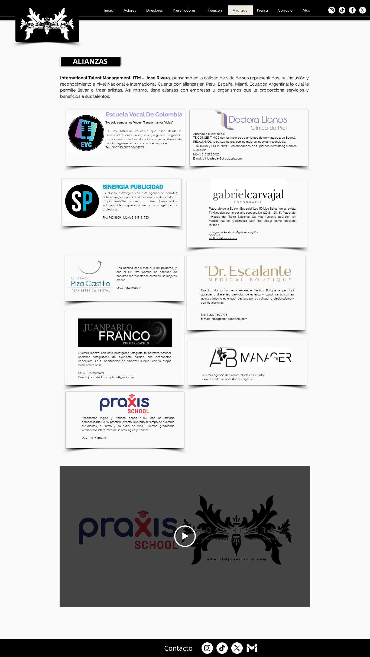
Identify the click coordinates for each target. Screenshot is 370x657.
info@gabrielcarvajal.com (223, 238)
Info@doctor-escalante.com (229, 319)
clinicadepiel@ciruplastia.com (222, 158)
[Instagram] (207, 648)
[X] (237, 648)
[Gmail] (252, 648)
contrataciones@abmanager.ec (232, 379)
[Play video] (185, 536)
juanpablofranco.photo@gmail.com (111, 377)
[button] (130, 10)
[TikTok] (222, 648)
